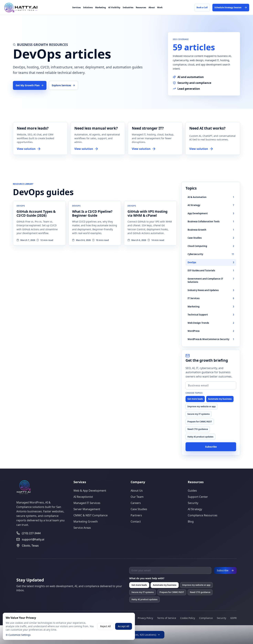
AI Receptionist (83, 497)
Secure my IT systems (198, 414)
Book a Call (202, 7)
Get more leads (195, 398)
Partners (136, 515)
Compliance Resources (202, 515)
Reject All (105, 626)
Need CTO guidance (197, 429)
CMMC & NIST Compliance (90, 515)
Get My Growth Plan (28, 85)
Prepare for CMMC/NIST (199, 421)
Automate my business (220, 398)
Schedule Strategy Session (227, 7)
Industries (128, 7)
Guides (192, 490)
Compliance (206, 618)
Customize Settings (19, 634)
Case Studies (139, 509)
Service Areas (82, 528)
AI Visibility (114, 7)
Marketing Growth (85, 521)
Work (159, 7)
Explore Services (61, 85)
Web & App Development (89, 490)
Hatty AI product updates (200, 436)
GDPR (233, 618)
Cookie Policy (187, 618)
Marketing (100, 7)
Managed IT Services (86, 503)
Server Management (86, 509)
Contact (136, 521)
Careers (136, 503)
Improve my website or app (201, 406)
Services (76, 7)
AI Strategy (195, 509)
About (152, 7)
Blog (191, 521)
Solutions (88, 7)
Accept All (123, 626)
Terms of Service (166, 618)
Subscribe (211, 446)
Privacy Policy (145, 618)
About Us (137, 490)
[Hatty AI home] (24, 7)
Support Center (198, 497)
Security (193, 503)
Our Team (137, 497)
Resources (141, 7)
